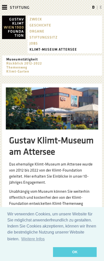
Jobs (34, 43)
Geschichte (40, 25)
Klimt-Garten (17, 71)
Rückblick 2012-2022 (24, 63)
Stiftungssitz (44, 37)
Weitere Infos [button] (33, 239)
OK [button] (74, 252)
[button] (29, 252)
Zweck (36, 19)
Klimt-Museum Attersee (53, 49)
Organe (37, 31)
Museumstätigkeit (22, 59)
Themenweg (16, 67)
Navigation (4, 7)
